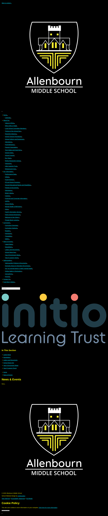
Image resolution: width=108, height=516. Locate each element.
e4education (21, 496)
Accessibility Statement (18, 498)
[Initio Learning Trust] (54, 346)
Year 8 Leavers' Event (10, 368)
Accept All (3, 510)
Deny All (8, 510)
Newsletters (6, 357)
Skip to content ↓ (7, 3)
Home (5, 372)
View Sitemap (6, 498)
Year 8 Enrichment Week (10, 365)
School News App (8, 363)
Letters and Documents (10, 360)
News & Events (8, 375)
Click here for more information (48, 507)
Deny (5, 510)
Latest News (7, 354)
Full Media (29, 498)
